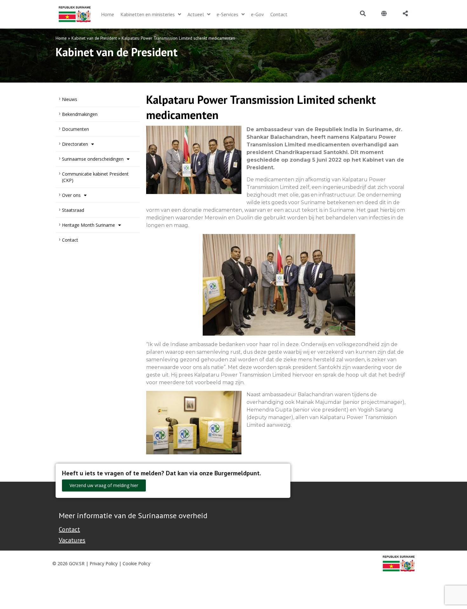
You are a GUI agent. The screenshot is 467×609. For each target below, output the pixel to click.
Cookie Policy (136, 563)
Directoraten (75, 144)
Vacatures (72, 540)
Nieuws (69, 99)
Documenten (75, 129)
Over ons (71, 195)
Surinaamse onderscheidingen (93, 159)
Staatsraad (73, 210)
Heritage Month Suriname (88, 225)
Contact (70, 240)
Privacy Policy (104, 563)
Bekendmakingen (80, 114)
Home (61, 38)
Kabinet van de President (94, 38)
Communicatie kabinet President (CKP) (95, 177)
